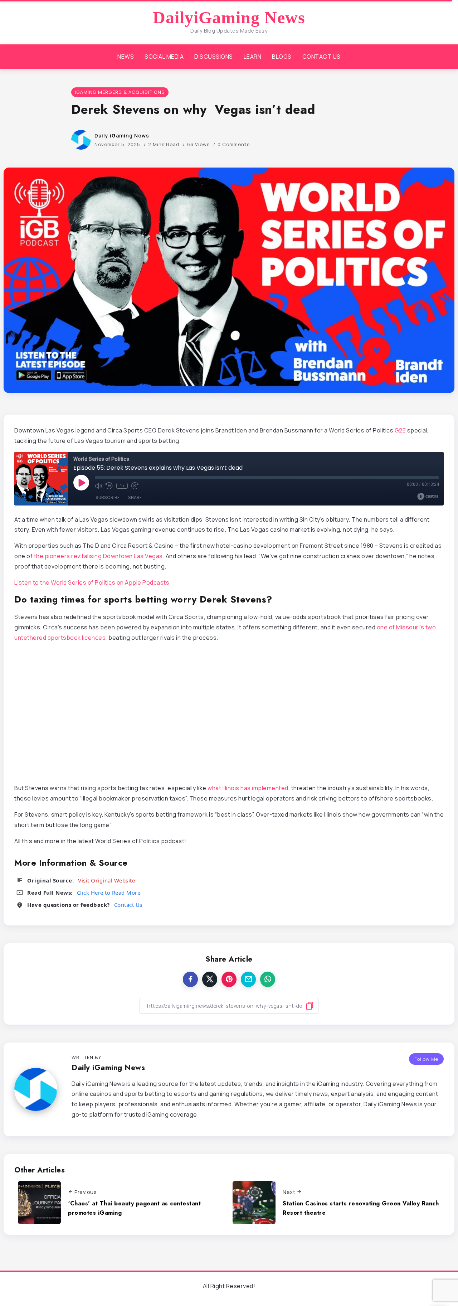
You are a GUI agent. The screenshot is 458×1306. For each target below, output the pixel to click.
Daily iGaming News (121, 135)
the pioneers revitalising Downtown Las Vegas (98, 556)
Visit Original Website (106, 880)
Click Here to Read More (109, 892)
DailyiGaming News (229, 17)
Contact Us (128, 904)
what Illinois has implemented (248, 788)
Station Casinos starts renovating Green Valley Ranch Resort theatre (361, 1208)
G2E (400, 430)
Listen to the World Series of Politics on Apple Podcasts (91, 582)
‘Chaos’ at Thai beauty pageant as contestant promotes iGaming (134, 1208)
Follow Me (426, 1059)
